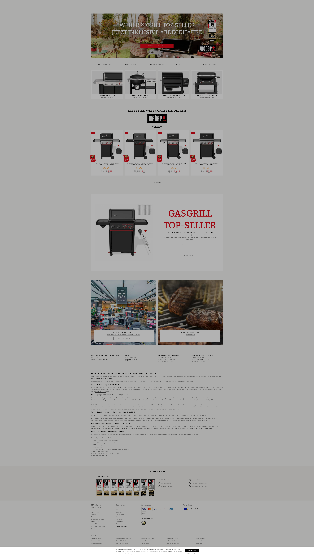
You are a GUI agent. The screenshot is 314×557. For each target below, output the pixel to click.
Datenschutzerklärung (125, 554)
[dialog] (157, 552)
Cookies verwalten (192, 553)
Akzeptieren (192, 550)
